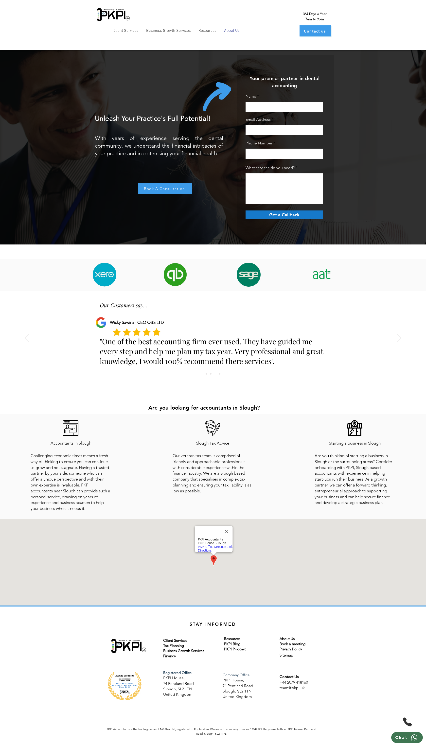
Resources (232, 638)
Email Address (258, 119)
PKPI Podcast (235, 649)
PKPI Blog (232, 643)
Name (251, 96)
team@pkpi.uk (292, 687)
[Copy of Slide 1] (215, 374)
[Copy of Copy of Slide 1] (211, 374)
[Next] (399, 338)
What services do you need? (270, 168)
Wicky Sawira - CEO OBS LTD (137, 322)
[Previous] (27, 338)
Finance (169, 656)
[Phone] (407, 721)
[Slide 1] (206, 374)
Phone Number (259, 143)
